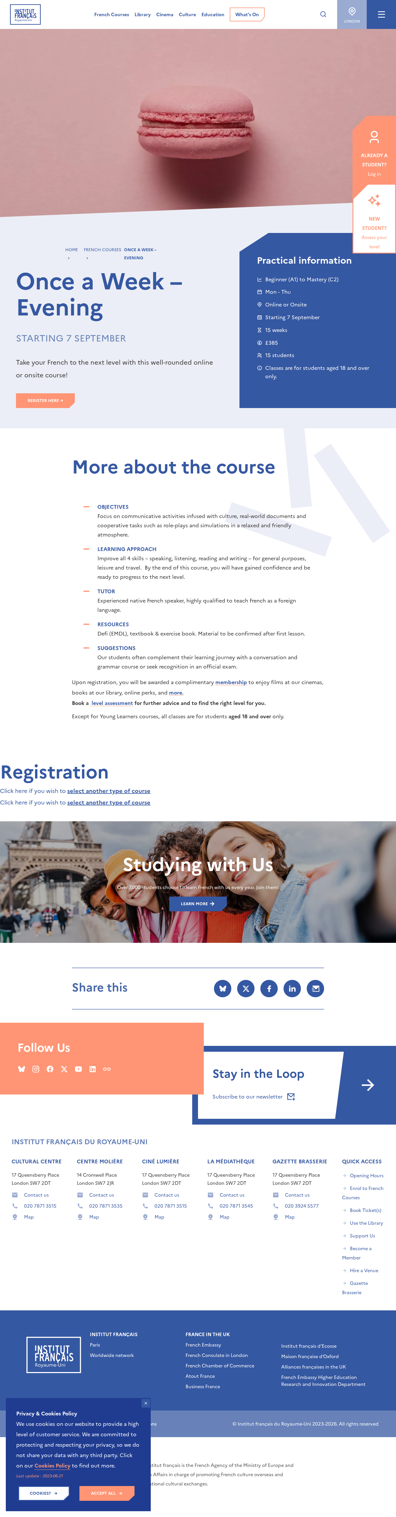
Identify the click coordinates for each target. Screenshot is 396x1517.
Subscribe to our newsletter (248, 1097)
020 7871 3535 (106, 1206)
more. (176, 693)
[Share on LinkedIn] (292, 988)
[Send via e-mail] (315, 988)
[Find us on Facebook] (50, 1069)
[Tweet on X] (246, 988)
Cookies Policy (52, 1466)
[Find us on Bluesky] (21, 1069)
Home (71, 250)
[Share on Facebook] (269, 988)
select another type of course (108, 791)
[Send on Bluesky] (222, 988)
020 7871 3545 (236, 1206)
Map (29, 1217)
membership (231, 682)
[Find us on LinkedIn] (92, 1069)
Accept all (103, 1493)
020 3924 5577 (302, 1206)
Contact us (36, 1195)
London (352, 21)
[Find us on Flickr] (107, 1069)
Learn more (195, 904)
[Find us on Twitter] (64, 1069)
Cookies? (40, 1493)
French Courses (102, 250)
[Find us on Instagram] (36, 1069)
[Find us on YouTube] (78, 1069)
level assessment (111, 703)
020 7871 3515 (40, 1206)
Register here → (45, 401)
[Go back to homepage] (25, 14)
